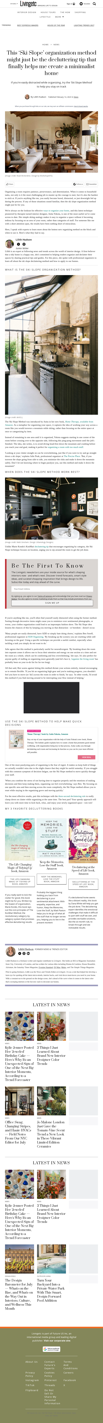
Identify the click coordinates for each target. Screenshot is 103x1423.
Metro (63, 967)
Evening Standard (46, 967)
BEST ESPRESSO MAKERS (27, 25)
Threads (49, 1385)
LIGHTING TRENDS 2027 (84, 25)
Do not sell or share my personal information (52, 1397)
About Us (31, 1361)
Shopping (80, 12)
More (58, 17)
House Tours (48, 12)
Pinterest (50, 1380)
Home (45, 44)
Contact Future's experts (49, 1365)
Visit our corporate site (57, 1340)
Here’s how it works (81, 106)
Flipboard (31, 1390)
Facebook (70, 1380)
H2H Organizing (35, 637)
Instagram (32, 1380)
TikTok (30, 1385)
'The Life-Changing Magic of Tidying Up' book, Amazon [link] (20, 881)
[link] (16, 740)
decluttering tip (42, 546)
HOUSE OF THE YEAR (56, 25)
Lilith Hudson (40, 97)
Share (11, 184)
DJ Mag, (57, 967)
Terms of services (45, 596)
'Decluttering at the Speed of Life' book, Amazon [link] (83, 884)
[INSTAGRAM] (24, 244)
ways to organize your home (56, 210)
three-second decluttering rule (72, 796)
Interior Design (26, 12)
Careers (69, 1372)
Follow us (79, 184)
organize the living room (82, 659)
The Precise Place (72, 456)
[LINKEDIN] (29, 953)
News (57, 44)
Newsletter (93, 184)
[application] (51, 698)
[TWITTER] (18, 244)
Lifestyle (45, 17)
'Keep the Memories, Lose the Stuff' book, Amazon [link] (51, 879)
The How (65, 12)
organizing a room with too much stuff (65, 447)
